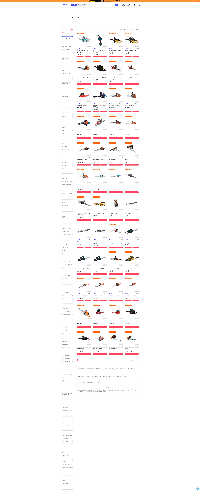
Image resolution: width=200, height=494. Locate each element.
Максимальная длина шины (67, 264)
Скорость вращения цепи (67, 447)
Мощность (64, 298)
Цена (63, 32)
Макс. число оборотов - (66, 261)
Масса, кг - (64, 289)
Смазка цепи (64, 473)
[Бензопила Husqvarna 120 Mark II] (115, 95)
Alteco (106, 48)
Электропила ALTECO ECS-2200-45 (99, 268)
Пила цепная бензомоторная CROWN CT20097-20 (131, 186)
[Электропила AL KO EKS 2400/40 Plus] (115, 231)
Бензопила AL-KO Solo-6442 (114, 321)
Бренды (63, 43)
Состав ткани (64, 487)
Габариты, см (64, 123)
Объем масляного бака (66, 361)
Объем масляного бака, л (66, 364)
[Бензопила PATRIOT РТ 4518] (84, 149)
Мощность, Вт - (65, 321)
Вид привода (64, 102)
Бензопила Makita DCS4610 (81, 132)
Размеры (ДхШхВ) (65, 425)
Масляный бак (64, 286)
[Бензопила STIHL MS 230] (115, 338)
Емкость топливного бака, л (67, 194)
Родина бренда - (65, 438)
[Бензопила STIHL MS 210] (84, 175)
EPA (90, 346)
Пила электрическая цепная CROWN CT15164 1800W (83, 214)
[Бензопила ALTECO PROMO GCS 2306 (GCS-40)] (99, 95)
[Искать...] (116, 5)
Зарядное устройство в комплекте (66, 202)
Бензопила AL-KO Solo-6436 (98, 321)
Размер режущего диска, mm (66, 419)
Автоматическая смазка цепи (66, 54)
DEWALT (105, 211)
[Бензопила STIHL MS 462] (131, 338)
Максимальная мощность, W (66, 271)
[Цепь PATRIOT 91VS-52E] (84, 231)
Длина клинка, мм (65, 152)
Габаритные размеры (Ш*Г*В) (66, 113)
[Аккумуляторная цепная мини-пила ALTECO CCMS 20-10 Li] (99, 40)
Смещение (64, 480)
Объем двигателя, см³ (66, 358)
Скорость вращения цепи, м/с (67, 452)
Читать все (80, 393)
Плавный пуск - (65, 390)
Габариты (64, 116)
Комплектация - (65, 244)
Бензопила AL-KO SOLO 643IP (82, 105)
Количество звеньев (66, 221)
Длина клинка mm (65, 149)
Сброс (72, 29)
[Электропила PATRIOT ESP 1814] (115, 285)
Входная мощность (65, 105)
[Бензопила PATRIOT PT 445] (115, 122)
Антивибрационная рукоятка (65, 59)
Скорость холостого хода (67, 467)
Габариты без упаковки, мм (67, 119)
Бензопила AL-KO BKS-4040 (129, 77)
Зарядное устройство (66, 197)
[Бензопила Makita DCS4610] (84, 122)
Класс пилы (64, 213)
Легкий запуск (64, 250)
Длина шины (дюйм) (65, 165)
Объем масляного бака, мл (67, 367)
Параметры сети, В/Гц (66, 383)
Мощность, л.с (64, 330)
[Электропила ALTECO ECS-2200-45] (99, 258)
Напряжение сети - (65, 341)
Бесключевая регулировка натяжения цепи (67, 83)
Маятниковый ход (65, 292)
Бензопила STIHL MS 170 (113, 159)
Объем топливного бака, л (67, 374)
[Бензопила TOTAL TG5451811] (99, 175)
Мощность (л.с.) (65, 308)
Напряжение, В (65, 344)
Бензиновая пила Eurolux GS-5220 (131, 50)
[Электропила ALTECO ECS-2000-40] (84, 258)
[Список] (80, 29)
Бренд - (63, 93)
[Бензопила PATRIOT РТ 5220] (99, 149)
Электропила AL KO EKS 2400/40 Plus (115, 241)
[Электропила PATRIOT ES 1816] (84, 285)
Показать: (132, 29)
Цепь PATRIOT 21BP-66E (113, 213)
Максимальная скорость (66, 275)
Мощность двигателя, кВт (67, 311)
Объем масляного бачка (66, 371)
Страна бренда (65, 491)
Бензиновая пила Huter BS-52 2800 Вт (99, 77)
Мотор (63, 295)
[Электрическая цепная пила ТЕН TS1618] (99, 231)
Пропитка (64, 401)
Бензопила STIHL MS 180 (129, 159)
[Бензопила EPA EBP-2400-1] (84, 338)
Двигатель (64, 140)
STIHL (122, 157)
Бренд (63, 90)
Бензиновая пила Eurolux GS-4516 (115, 50)
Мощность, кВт (65, 324)
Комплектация (64, 241)
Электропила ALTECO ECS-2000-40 (83, 268)
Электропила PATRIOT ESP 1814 (114, 295)
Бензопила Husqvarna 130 (129, 105)
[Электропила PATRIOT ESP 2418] (131, 285)
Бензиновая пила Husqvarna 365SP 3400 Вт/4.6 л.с (84, 78)
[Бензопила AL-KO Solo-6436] (99, 311)
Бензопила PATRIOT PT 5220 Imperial (131, 132)
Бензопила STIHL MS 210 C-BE (98, 348)
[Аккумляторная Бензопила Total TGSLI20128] (84, 40)
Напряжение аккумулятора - (65, 337)
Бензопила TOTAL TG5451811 (98, 186)
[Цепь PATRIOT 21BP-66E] (115, 203)
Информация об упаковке (67, 209)
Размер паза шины (65, 414)
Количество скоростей (66, 237)
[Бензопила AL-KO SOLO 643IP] (84, 95)
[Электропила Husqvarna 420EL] (115, 258)
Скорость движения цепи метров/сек (67, 460)
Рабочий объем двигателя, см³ (67, 411)
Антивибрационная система (65, 63)
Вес (62, 99)
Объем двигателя (65, 355)
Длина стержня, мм (65, 159)
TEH (106, 239)
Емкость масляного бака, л (67, 181)
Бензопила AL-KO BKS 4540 (113, 77)
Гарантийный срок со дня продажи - (66, 127)
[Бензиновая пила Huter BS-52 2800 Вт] (99, 67)
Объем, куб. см (64, 377)
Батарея (63, 70)
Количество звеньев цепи (67, 225)
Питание (63, 387)
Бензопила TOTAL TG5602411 (114, 186)
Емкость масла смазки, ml (66, 178)
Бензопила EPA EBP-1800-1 (129, 321)
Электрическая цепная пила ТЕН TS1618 (98, 242)
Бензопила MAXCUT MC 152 (98, 132)
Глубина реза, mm (65, 133)
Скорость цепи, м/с (65, 470)
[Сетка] (78, 29)
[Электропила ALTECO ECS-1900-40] (131, 231)
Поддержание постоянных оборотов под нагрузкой (67, 394)
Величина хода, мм (65, 96)
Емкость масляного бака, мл (66, 185)
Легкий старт (64, 253)
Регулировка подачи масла (67, 435)
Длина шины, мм (65, 171)
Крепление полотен (65, 247)
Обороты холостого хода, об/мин (67, 351)
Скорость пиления (65, 464)
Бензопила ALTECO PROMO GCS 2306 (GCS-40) (99, 106)
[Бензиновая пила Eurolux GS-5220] (131, 40)
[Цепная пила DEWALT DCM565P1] (99, 203)
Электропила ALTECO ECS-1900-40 (131, 241)
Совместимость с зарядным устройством (66, 484)
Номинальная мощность (66, 347)
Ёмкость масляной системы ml (67, 50)
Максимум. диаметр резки (67, 282)
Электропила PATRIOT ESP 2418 (130, 295)
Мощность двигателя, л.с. (67, 314)
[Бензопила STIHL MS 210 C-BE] (99, 338)
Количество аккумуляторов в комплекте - (65, 217)
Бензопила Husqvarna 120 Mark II (114, 105)
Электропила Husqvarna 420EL (114, 268)
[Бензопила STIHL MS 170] (115, 149)
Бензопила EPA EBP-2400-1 (81, 348)
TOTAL (90, 48)
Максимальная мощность (66, 267)
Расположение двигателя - (67, 428)
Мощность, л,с (64, 327)
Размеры (63, 422)
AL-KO (90, 103)
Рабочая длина (65, 407)
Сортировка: (120, 29)
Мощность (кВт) (65, 305)
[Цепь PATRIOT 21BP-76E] (131, 203)
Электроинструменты (65, 8)
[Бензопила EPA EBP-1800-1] (131, 311)
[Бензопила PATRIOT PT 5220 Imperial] (131, 122)
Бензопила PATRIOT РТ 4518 (82, 159)
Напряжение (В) (65, 333)
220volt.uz (106, 391)
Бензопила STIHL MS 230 (113, 348)
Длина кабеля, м (65, 146)
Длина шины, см (65, 175)
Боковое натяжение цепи (67, 86)
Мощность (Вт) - (65, 301)
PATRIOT (89, 157)
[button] (84, 56)
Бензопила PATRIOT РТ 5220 (98, 159)
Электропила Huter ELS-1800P (130, 268)
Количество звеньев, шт (66, 228)
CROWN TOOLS (136, 184)
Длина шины (64, 162)
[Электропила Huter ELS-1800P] (131, 258)
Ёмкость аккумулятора (66, 46)
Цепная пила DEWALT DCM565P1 (98, 213)
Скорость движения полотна (66, 456)
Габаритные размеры (66, 109)
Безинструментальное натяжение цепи (66, 74)
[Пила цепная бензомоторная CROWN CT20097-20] (131, 175)
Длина (63, 143)
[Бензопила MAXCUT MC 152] (99, 122)
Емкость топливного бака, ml (67, 190)
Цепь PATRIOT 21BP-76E (129, 213)
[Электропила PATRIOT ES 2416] (99, 285)
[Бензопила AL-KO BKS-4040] (131, 67)
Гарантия (63, 130)
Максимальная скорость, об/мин (66, 279)
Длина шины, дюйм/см (66, 168)
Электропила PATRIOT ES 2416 (98, 295)
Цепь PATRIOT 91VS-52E (81, 241)
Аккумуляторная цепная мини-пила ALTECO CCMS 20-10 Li (99, 51)
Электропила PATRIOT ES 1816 (82, 295)
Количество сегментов (66, 234)
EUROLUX (121, 48)
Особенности (64, 380)
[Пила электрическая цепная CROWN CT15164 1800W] (84, 203)
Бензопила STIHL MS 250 (81, 321)
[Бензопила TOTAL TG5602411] (115, 175)
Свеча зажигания (65, 441)
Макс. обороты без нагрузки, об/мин (65, 257)
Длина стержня (65, 156)
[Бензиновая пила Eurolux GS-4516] (115, 40)
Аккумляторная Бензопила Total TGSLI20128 (82, 51)
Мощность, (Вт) (65, 317)
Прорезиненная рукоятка (67, 404)
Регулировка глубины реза (67, 432)
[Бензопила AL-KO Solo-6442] (115, 311)
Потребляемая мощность (67, 397)
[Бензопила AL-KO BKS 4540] (115, 67)
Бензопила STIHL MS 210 (81, 186)
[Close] (198, 1)
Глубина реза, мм (65, 136)
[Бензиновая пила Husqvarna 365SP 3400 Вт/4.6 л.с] (84, 67)
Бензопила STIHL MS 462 (129, 348)
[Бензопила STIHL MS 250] (84, 311)
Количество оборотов (66, 231)
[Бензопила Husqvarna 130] (131, 95)
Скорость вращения (66, 444)
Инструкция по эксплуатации (65, 206)
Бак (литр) (64, 67)
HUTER (138, 266)
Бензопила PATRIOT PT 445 (113, 132)
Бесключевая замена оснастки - (66, 78)
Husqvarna (121, 103)
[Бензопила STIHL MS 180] (131, 149)
